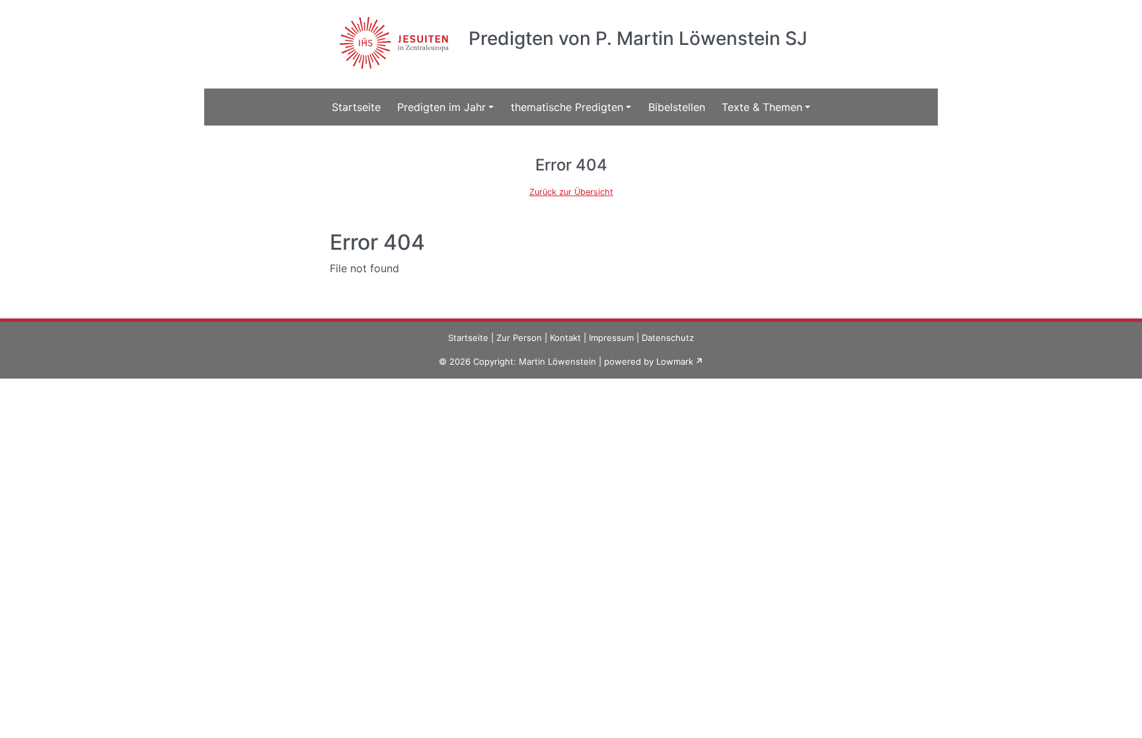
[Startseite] (392, 35)
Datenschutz (668, 337)
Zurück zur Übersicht (571, 192)
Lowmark (674, 361)
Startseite (356, 107)
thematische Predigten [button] (567, 107)
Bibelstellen (676, 107)
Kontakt (565, 337)
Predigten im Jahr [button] (441, 107)
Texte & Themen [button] (762, 107)
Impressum (611, 337)
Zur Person (519, 337)
